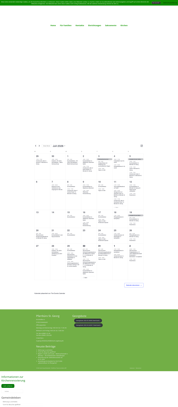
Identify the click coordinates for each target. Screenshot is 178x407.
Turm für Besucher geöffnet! (47, 352)
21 (53, 230)
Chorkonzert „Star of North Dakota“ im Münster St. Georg (88, 169)
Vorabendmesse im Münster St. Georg (119, 256)
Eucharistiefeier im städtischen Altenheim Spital (88, 162)
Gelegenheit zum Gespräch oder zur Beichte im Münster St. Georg (119, 194)
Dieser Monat (46, 146)
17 (99, 212)
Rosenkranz (132, 195)
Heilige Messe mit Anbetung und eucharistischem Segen (104, 164)
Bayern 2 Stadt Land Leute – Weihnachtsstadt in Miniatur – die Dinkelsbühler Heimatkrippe (53, 354)
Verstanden (156, 3)
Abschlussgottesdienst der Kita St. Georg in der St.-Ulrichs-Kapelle (73, 264)
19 (130, 212)
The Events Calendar (58, 293)
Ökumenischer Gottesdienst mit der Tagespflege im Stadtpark (72, 257)
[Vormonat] (35, 146)
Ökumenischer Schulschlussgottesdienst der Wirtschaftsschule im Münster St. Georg (104, 253)
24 (99, 230)
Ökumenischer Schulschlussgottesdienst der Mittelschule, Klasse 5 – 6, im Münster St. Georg (89, 253)
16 (84, 212)
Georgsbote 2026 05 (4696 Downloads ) (88, 320)
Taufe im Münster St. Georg (134, 169)
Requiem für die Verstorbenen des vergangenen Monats (57, 188)
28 (53, 245)
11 (115, 181)
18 (115, 212)
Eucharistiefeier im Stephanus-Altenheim (88, 187)
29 (37, 156)
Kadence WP (63, 368)
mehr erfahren (8, 386)
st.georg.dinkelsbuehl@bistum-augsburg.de (50, 341)
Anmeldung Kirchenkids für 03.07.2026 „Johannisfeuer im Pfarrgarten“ (50, 362)
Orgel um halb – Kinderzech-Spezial (103, 221)
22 (68, 230)
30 (53, 156)
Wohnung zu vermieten (45, 350)
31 (99, 245)
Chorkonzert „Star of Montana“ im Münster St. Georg (135, 175)
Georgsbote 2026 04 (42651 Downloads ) (88, 325)
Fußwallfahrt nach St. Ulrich (119, 161)
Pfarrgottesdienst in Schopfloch (119, 217)
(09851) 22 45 (46, 333)
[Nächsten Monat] (39, 146)
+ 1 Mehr (116, 207)
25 (115, 230)
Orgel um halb (101, 170)
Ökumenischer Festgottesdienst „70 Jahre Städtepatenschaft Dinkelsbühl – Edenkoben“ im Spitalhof (135, 253)
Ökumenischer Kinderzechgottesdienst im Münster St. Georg (42, 236)
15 (68, 212)
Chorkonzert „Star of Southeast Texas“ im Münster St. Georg (119, 202)
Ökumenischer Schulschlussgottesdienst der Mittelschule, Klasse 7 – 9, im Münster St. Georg (89, 263)
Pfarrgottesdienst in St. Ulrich (119, 167)
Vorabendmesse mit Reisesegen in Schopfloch (119, 236)
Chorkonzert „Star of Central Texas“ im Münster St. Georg (72, 192)
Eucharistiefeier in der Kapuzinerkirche (57, 235)
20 (37, 230)
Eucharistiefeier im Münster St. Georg (134, 163)
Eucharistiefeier (71, 186)
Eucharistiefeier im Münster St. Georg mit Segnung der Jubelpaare (134, 189)
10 (99, 181)
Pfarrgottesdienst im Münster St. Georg (134, 235)
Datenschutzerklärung (170, 3)
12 (130, 181)
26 (130, 230)
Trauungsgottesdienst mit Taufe (119, 187)
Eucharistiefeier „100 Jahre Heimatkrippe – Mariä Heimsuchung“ (72, 162)
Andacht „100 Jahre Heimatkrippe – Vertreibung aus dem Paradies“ (57, 253)
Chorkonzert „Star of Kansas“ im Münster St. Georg (42, 162)
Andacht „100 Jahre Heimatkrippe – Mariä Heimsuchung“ (57, 162)
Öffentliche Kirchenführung (87, 192)
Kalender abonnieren (133, 285)
